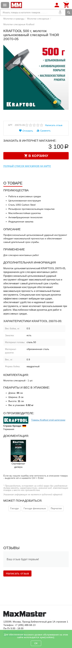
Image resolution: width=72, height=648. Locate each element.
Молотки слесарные (38, 18)
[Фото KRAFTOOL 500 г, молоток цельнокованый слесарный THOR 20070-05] (36, 77)
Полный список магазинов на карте (27, 166)
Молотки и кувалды (13, 18)
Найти (68, 12)
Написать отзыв (53, 125)
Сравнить (45, 130)
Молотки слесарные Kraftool (18, 24)
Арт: (10, 125)
